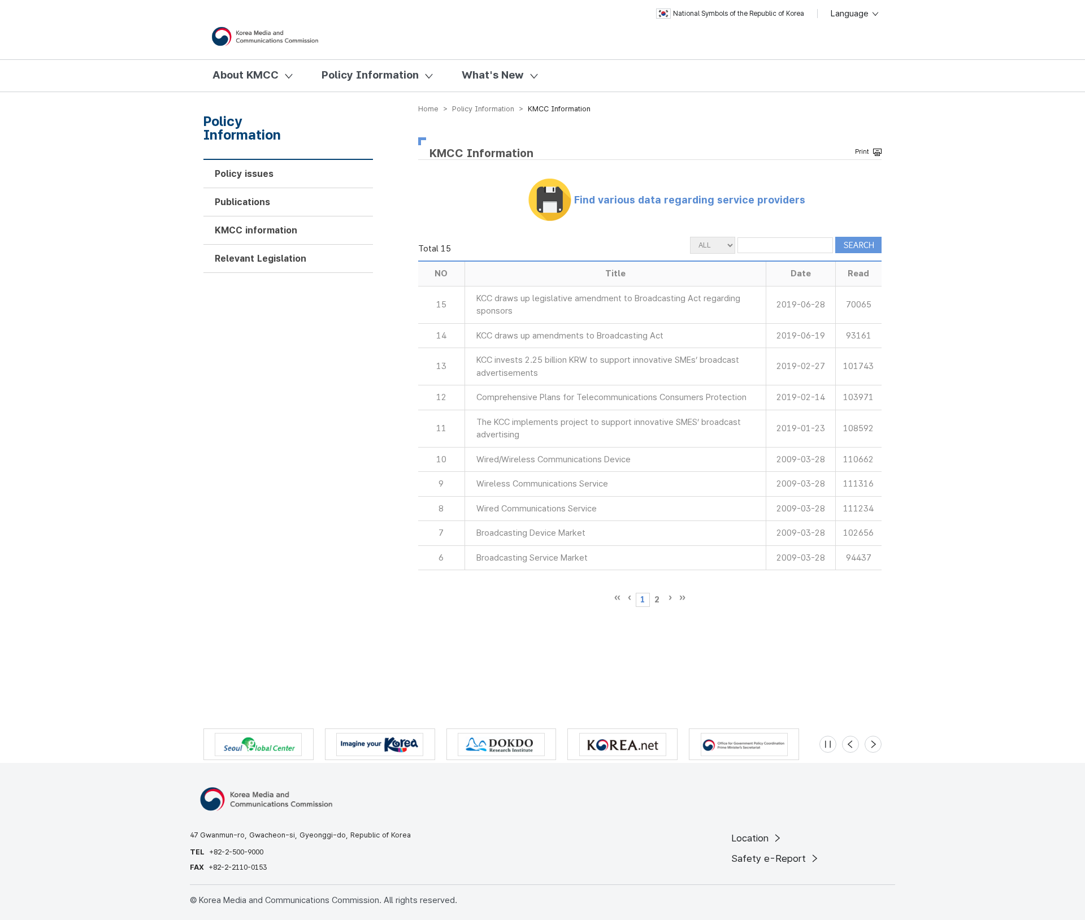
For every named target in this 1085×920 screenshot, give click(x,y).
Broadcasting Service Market (532, 558)
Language (851, 13)
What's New (493, 74)
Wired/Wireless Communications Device (553, 459)
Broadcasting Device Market (530, 533)
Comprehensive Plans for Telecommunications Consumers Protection (611, 397)
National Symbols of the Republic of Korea (738, 14)
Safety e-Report (770, 858)
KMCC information (256, 230)
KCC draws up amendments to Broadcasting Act (569, 336)
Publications (242, 202)
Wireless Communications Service (542, 484)
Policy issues (244, 173)
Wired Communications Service (536, 509)
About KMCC (245, 74)
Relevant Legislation (260, 258)
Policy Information (370, 74)
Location (751, 838)
